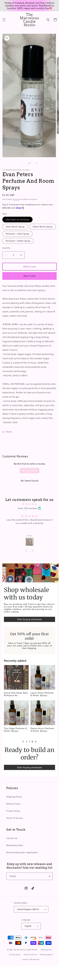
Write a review (29, 470)
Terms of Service (14, 818)
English (28, 926)
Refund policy (46, 949)
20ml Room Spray (15, 226)
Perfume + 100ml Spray (18, 240)
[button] (3, 19)
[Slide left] (22, 163)
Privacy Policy (13, 810)
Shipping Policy (14, 796)
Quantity (6, 248)
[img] (29, 504)
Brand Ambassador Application (22, 852)
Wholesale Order (14, 845)
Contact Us (11, 838)
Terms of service (30, 954)
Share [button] (9, 431)
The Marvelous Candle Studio (25, 949)
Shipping (16, 199)
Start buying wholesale (29, 619)
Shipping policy (46, 954)
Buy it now (30, 275)
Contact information (30, 959)
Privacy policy (15, 954)
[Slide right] (36, 163)
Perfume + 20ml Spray (17, 233)
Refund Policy (13, 803)
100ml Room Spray (43, 226)
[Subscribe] (49, 876)
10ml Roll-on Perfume (17, 219)
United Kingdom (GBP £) (28, 909)
